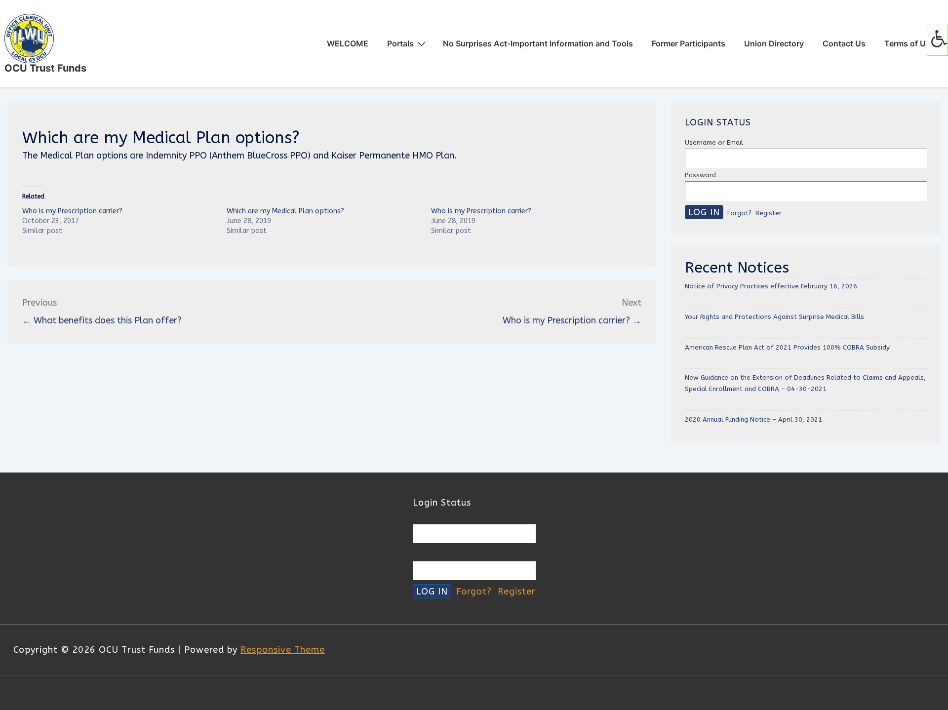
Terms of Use (909, 43)
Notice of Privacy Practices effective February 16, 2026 (771, 286)
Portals (400, 43)
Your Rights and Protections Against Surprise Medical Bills (774, 316)
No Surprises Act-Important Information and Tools (538, 43)
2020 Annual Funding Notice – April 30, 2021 (753, 419)
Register (768, 213)
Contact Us (844, 43)
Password (700, 175)
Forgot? (739, 213)
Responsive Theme (282, 649)
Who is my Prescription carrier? (72, 211)
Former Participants (688, 43)
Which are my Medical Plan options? (285, 211)
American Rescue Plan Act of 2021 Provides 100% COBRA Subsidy (787, 347)
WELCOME (347, 43)
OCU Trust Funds (45, 68)
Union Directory (774, 43)
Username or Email (714, 142)
